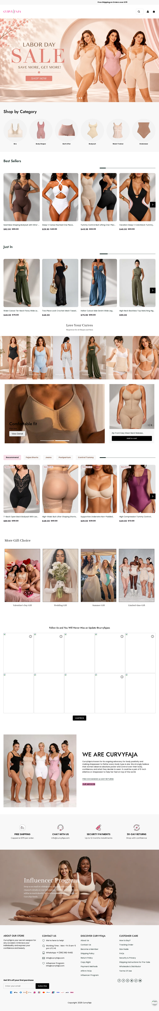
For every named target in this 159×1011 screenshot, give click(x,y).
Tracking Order (126, 945)
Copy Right (86, 962)
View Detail (17, 433)
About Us (85, 940)
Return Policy (87, 958)
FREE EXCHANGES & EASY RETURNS (98, 779)
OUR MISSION (88, 784)
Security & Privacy (127, 958)
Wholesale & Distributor (130, 966)
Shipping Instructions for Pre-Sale (134, 962)
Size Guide (124, 949)
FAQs (121, 953)
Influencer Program (90, 975)
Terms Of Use (125, 971)
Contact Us (86, 945)
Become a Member (89, 949)
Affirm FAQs (86, 971)
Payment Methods (89, 966)
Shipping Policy (87, 953)
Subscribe (42, 986)
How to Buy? (124, 940)
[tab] (77, 98)
